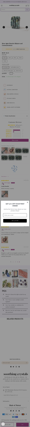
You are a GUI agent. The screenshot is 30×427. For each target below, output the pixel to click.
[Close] (27, 202)
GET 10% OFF (15, 220)
